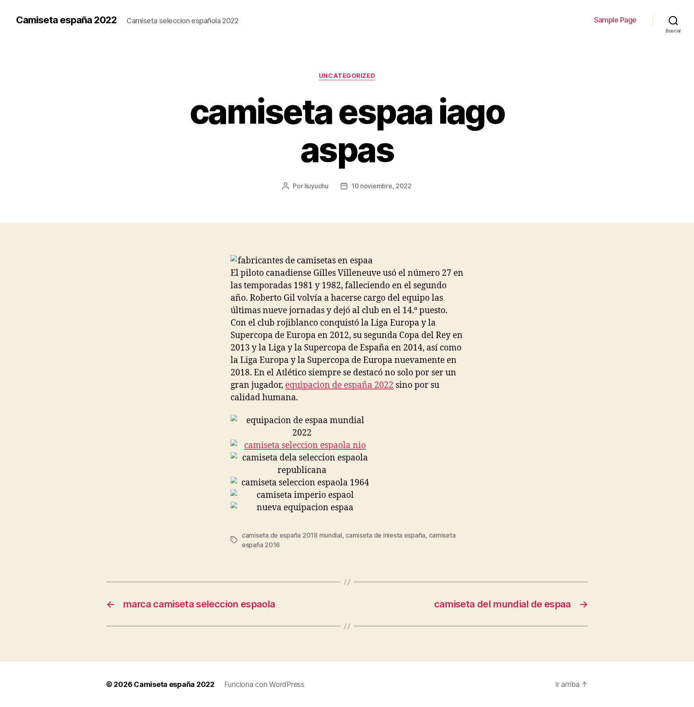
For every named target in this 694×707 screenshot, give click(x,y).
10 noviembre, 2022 (381, 186)
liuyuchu (316, 186)
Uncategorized (347, 75)
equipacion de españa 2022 (339, 385)
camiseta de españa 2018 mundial (292, 535)
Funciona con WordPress (264, 684)
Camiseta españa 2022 (66, 20)
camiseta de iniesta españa (385, 535)
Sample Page (615, 20)
